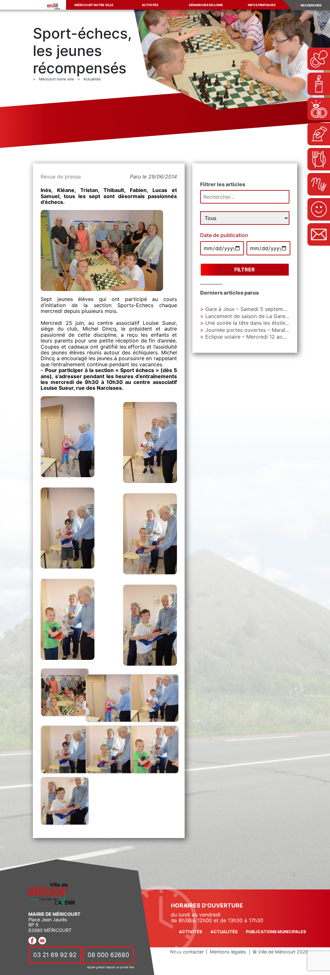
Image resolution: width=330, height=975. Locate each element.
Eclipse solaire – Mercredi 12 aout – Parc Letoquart (267, 336)
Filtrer (244, 269)
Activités (150, 5)
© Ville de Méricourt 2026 (280, 951)
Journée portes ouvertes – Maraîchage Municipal (265, 330)
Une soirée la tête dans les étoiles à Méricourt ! (263, 323)
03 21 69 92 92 (54, 955)
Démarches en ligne (206, 5)
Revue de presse (61, 176)
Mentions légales (228, 951)
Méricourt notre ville (93, 5)
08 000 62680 (108, 955)
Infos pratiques (262, 5)
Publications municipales (276, 931)
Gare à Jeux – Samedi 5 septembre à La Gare (260, 309)
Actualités (224, 931)
